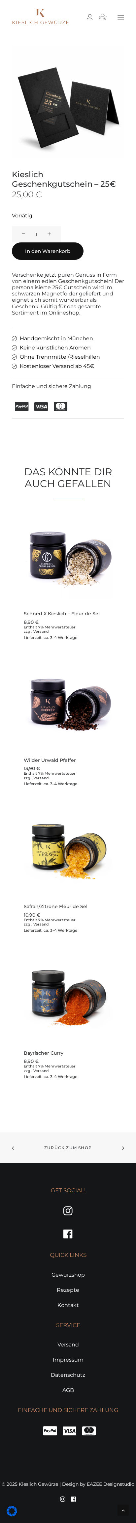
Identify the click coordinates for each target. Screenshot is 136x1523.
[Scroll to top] (123, 1510)
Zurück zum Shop (68, 1147)
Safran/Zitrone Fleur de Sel (55, 906)
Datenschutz (68, 1375)
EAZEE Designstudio (110, 1484)
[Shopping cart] (100, 17)
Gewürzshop (68, 1275)
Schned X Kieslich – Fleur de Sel (62, 614)
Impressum (68, 1360)
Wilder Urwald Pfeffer (50, 760)
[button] (121, 17)
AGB (68, 1390)
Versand (41, 631)
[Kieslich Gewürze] (40, 17)
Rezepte (68, 1290)
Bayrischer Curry (43, 1053)
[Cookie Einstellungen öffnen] (12, 1514)
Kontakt (68, 1305)
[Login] (87, 17)
